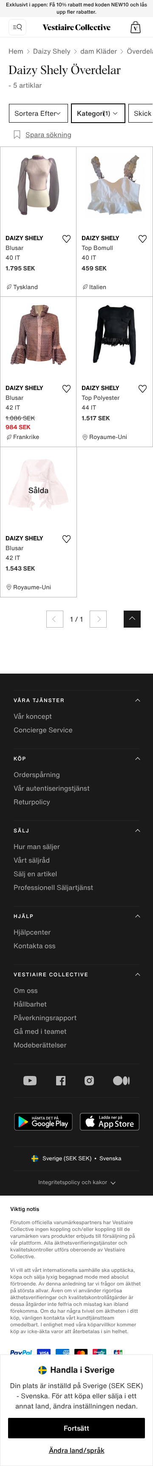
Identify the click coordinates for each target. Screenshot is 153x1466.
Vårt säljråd (32, 860)
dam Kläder (98, 51)
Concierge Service (43, 730)
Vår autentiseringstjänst (52, 788)
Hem (15, 51)
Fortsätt (76, 1428)
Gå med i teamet (40, 1031)
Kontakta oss (35, 946)
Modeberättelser (40, 1045)
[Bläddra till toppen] (132, 619)
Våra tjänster (39, 700)
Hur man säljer (37, 846)
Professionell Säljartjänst (53, 887)
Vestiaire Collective (51, 974)
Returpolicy (32, 802)
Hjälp (24, 916)
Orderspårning (37, 774)
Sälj (21, 831)
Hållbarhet (30, 1004)
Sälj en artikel (35, 874)
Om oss (26, 990)
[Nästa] (98, 619)
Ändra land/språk (77, 1450)
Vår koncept (33, 716)
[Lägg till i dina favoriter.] (66, 239)
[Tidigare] (54, 619)
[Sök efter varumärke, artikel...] (17, 27)
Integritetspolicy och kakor (72, 1182)
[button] (136, 27)
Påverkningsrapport (45, 1018)
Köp (20, 759)
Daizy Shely (52, 51)
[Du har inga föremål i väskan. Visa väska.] (136, 27)
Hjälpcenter (32, 932)
